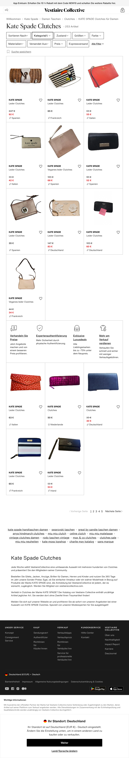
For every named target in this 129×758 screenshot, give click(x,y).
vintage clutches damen (24, 538)
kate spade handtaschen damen (28, 530)
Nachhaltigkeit (112, 639)
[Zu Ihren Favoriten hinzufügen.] (41, 100)
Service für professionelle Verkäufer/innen (65, 656)
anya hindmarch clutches (28, 534)
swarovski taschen (63, 530)
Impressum (27, 681)
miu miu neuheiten (27, 542)
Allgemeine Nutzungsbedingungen (51, 681)
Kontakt (85, 637)
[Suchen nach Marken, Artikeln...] (6, 10)
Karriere (109, 649)
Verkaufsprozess (65, 637)
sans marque (106, 542)
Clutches (69, 19)
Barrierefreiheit (12, 681)
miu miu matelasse (101, 534)
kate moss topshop (54, 542)
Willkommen (13, 19)
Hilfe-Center (87, 633)
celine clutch (78, 534)
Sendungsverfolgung (44, 633)
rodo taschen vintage (56, 538)
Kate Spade (31, 19)
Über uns (109, 635)
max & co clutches (84, 538)
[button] (122, 10)
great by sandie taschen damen (98, 530)
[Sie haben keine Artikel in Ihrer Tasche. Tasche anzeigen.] (122, 10)
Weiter (64, 743)
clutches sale (108, 538)
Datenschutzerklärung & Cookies (87, 681)
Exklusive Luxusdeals (80, 337)
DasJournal (111, 653)
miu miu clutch (57, 534)
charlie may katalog (82, 542)
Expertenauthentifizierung (51, 336)
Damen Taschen (51, 19)
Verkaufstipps (64, 633)
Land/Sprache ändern (64, 751)
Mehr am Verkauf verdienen (105, 339)
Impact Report (112, 644)
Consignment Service (12, 639)
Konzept (9, 633)
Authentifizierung (42, 637)
